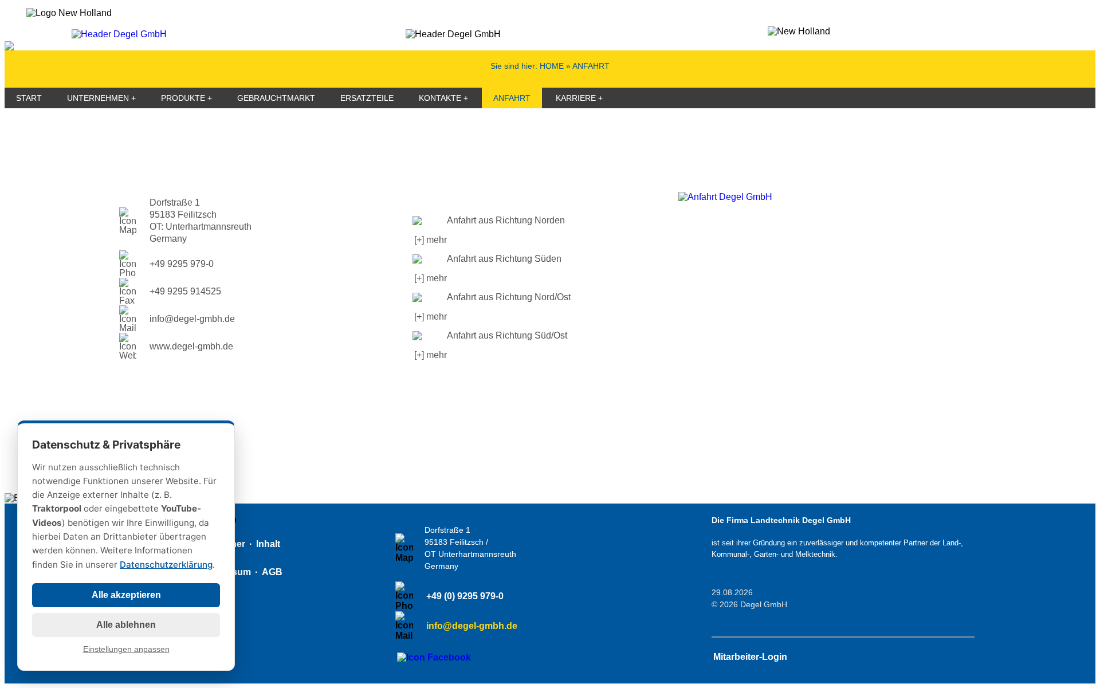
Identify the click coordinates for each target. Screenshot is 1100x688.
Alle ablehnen (126, 625)
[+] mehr (430, 240)
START (29, 98)
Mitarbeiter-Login (750, 657)
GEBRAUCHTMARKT (276, 98)
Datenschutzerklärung (166, 564)
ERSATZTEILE (367, 98)
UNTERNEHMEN (98, 98)
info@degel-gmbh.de (192, 319)
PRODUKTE (183, 98)
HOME (552, 65)
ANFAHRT (512, 98)
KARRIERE (576, 98)
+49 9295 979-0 (182, 264)
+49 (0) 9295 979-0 (465, 596)
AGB (272, 572)
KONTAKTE (440, 98)
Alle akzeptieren (126, 595)
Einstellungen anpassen (126, 649)
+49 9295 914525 (185, 291)
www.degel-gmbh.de (191, 346)
